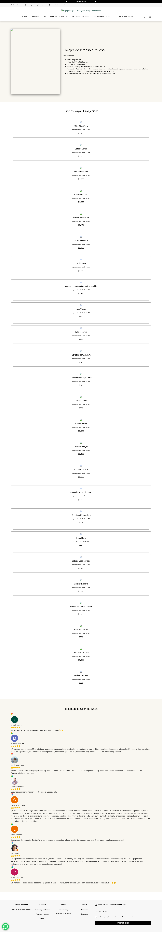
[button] (66, 1)
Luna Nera (81, 538)
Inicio (24, 17)
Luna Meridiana (81, 172)
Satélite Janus (81, 149)
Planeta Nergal (81, 446)
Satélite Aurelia (81, 126)
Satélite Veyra (81, 332)
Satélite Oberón (81, 195)
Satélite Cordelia (81, 675)
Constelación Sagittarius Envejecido (81, 286)
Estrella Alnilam (81, 630)
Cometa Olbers (81, 469)
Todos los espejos (38, 17)
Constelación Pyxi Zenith (81, 492)
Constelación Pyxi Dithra (81, 607)
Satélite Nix (81, 263)
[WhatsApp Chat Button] (5, 926)
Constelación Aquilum (81, 355)
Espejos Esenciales (58, 17)
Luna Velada (81, 309)
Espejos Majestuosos (80, 17)
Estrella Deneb (81, 401)
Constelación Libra (81, 652)
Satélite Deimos (81, 240)
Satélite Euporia (81, 584)
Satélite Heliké (81, 423)
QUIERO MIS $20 (123, 923)
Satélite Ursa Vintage (81, 561)
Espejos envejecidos (102, 17)
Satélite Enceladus (81, 217)
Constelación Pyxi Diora (81, 378)
